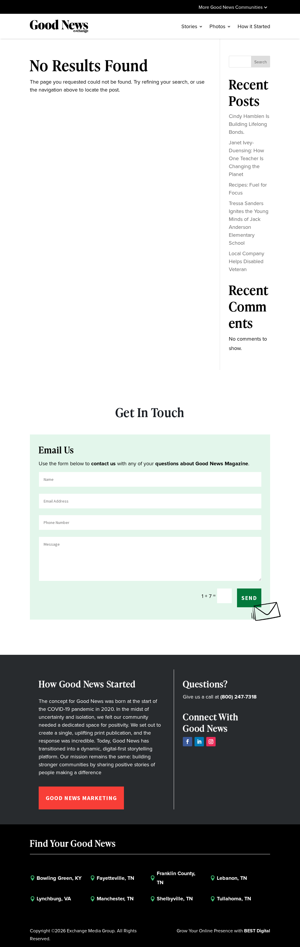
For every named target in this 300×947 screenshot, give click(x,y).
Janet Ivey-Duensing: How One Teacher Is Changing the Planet (246, 158)
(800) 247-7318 (238, 697)
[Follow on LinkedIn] (199, 741)
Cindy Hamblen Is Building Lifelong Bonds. (249, 124)
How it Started (254, 26)
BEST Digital (257, 930)
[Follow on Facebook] (187, 741)
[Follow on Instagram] (211, 741)
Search (260, 62)
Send (249, 597)
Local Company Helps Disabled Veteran (246, 261)
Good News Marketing (81, 797)
